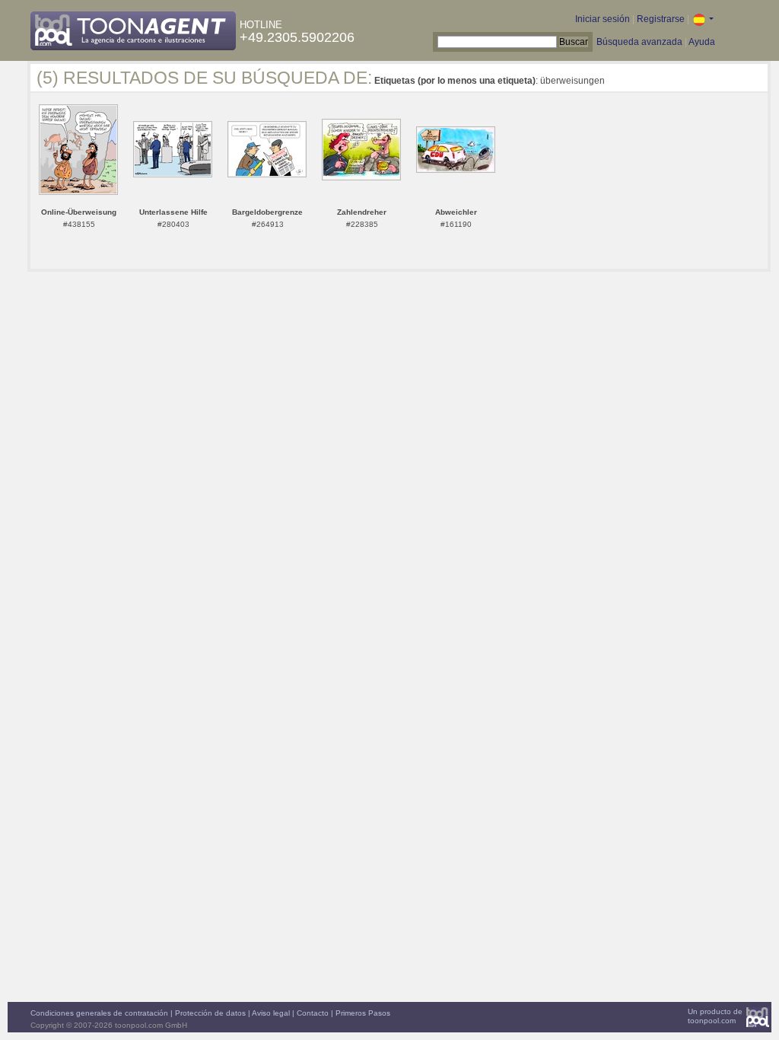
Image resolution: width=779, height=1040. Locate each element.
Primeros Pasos (362, 1013)
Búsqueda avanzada (639, 42)
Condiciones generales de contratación (99, 1013)
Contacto (313, 1013)
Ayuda (701, 42)
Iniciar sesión (602, 19)
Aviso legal (271, 1013)
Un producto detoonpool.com (715, 1016)
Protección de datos (210, 1013)
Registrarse (661, 19)
